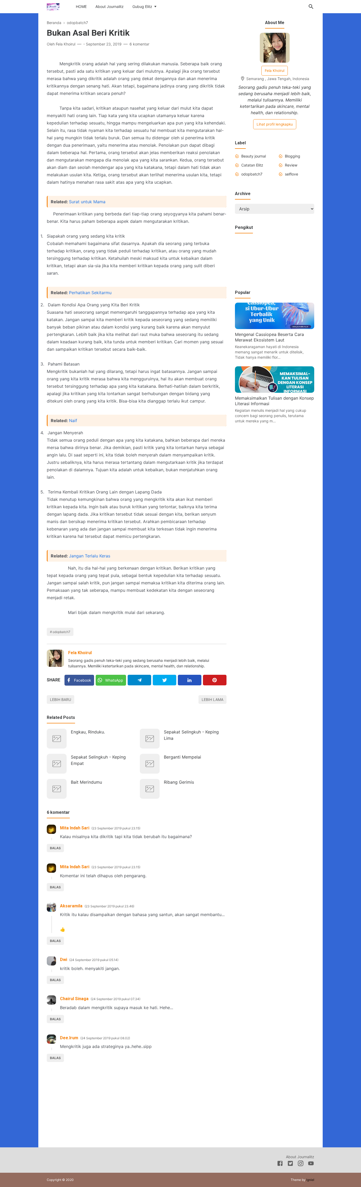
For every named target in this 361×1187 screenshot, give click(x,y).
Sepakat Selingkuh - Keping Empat (98, 760)
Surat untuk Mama (87, 201)
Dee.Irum (69, 1037)
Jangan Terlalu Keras (89, 555)
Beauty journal (253, 156)
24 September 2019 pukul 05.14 (93, 960)
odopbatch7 (61, 632)
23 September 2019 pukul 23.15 (115, 828)
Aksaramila (71, 905)
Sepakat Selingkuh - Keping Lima (191, 735)
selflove (291, 174)
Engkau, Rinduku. (88, 732)
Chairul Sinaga (74, 998)
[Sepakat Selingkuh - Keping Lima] (150, 739)
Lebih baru (60, 699)
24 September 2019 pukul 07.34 (115, 999)
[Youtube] (311, 1164)
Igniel (310, 1180)
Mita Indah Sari (74, 827)
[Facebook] (280, 1164)
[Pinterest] (214, 680)
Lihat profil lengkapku (275, 124)
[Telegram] (139, 680)
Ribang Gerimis (179, 782)
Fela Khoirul (80, 652)
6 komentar (139, 44)
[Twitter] (164, 680)
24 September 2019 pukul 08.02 (105, 1038)
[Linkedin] (189, 680)
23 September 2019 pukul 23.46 (109, 906)
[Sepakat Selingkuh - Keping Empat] (57, 764)
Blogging (292, 156)
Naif (73, 420)
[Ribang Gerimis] (150, 789)
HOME (81, 6)
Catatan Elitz (252, 165)
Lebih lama (212, 699)
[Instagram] (300, 1164)
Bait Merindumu (86, 782)
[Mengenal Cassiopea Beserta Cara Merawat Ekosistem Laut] (274, 327)
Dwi (63, 959)
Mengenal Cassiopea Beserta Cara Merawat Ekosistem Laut (269, 337)
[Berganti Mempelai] (150, 764)
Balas (55, 848)
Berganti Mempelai (182, 757)
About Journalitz (109, 6)
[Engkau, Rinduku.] (57, 739)
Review (291, 165)
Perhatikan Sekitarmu (90, 292)
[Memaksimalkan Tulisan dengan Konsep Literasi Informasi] (274, 391)
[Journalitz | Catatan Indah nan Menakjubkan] (53, 6)
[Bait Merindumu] (57, 789)
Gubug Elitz (142, 6)
